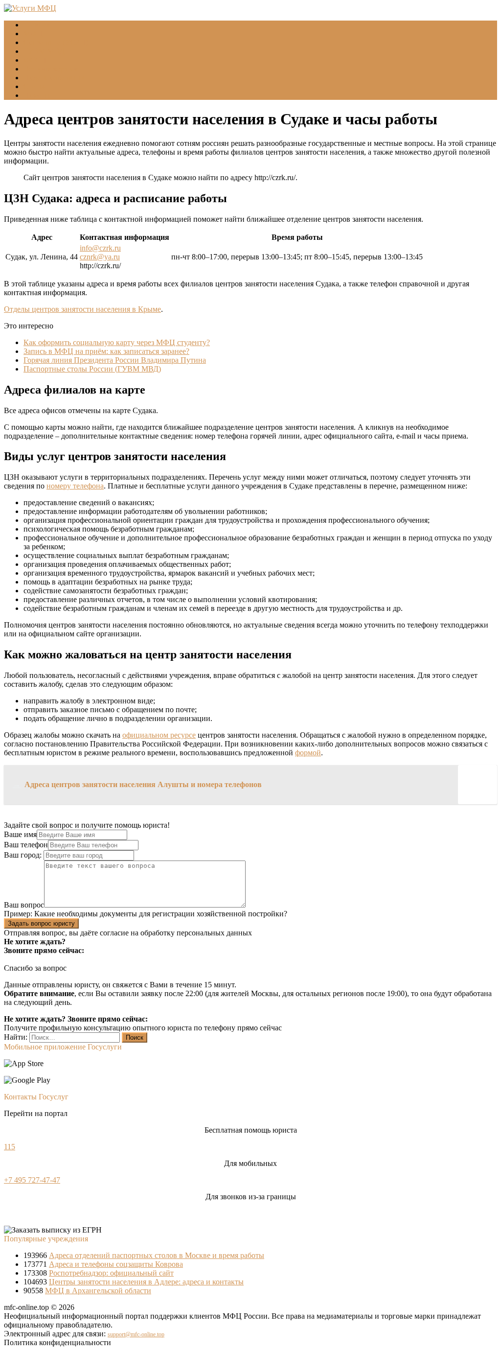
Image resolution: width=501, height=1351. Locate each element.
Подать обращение (54, 77)
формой (308, 752)
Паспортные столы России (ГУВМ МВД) (92, 369)
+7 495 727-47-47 (32, 1180)
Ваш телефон (26, 844)
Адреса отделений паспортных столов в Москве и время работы (156, 1255)
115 (9, 1146)
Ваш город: (24, 855)
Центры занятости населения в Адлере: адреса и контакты (146, 1282)
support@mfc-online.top (136, 1334)
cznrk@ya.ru (100, 257)
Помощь (37, 95)
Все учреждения (50, 69)
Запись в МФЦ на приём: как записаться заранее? (106, 351)
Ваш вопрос (24, 905)
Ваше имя (20, 834)
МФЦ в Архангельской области (98, 1290)
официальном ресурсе (159, 735)
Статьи (35, 86)
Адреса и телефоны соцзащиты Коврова (116, 1264)
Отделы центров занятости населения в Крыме (82, 309)
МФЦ (33, 33)
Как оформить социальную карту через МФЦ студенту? (116, 342)
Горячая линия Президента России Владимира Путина (114, 360)
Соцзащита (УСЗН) (55, 42)
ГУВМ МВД (44, 51)
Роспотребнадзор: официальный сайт (111, 1273)
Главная (36, 25)
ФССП (34, 60)
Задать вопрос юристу (41, 923)
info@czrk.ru (100, 248)
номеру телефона (75, 486)
